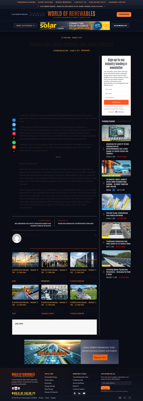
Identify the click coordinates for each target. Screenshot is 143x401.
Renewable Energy (51, 377)
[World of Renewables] (16, 389)
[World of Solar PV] (23, 394)
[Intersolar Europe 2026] (74, 25)
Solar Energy (106, 237)
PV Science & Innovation (77, 281)
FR (130, 398)
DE (125, 398)
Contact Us (80, 2)
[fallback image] (71, 352)
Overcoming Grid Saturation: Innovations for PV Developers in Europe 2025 (54, 277)
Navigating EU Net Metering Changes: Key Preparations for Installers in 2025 (25, 309)
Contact (53, 398)
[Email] (14, 138)
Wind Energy (49, 389)
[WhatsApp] (14, 142)
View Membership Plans (80, 377)
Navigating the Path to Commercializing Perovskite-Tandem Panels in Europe (83, 309)
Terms (47, 398)
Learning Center (116, 2)
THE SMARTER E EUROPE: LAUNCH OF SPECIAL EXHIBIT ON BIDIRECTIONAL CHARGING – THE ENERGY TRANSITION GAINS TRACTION (117, 183)
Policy (14, 313)
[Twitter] (14, 124)
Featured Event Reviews (108, 209)
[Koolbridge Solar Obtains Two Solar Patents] (54, 83)
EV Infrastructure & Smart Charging (111, 175)
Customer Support (79, 389)
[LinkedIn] (14, 129)
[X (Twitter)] (75, 393)
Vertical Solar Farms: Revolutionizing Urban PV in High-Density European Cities (83, 277)
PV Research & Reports (47, 313)
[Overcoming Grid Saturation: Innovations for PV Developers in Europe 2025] (54, 259)
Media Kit (76, 386)
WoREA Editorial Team (61, 50)
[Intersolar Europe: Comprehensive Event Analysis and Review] (116, 202)
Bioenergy (48, 383)
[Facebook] (14, 120)
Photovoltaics (85, 50)
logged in (26, 328)
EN (120, 398)
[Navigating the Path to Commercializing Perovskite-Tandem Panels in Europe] (83, 292)
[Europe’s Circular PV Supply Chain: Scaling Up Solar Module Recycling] (54, 292)
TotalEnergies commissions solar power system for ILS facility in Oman (118, 242)
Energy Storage (50, 386)
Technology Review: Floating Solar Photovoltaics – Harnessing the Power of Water (118, 271)
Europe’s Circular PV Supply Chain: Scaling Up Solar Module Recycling (52, 309)
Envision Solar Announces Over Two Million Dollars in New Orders (75, 223)
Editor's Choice (106, 140)
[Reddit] (14, 147)
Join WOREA (124, 14)
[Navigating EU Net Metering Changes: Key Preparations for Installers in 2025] (25, 292)
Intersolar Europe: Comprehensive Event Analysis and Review (117, 214)
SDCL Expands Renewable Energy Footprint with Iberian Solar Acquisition (25, 277)
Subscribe (105, 389)
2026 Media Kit (120, 25)
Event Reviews (45, 2)
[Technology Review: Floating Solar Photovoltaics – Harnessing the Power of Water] (116, 258)
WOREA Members (64, 2)
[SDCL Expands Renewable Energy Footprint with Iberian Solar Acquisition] (25, 259)
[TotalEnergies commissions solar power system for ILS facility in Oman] (116, 230)
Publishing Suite (97, 2)
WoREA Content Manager (21, 270)
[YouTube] (84, 393)
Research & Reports (51, 392)
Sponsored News (78, 383)
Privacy (41, 398)
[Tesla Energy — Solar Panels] (37, 14)
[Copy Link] (14, 151)
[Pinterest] (14, 133)
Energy (14, 281)
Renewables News (27, 2)
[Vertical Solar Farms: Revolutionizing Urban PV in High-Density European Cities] (83, 259)
